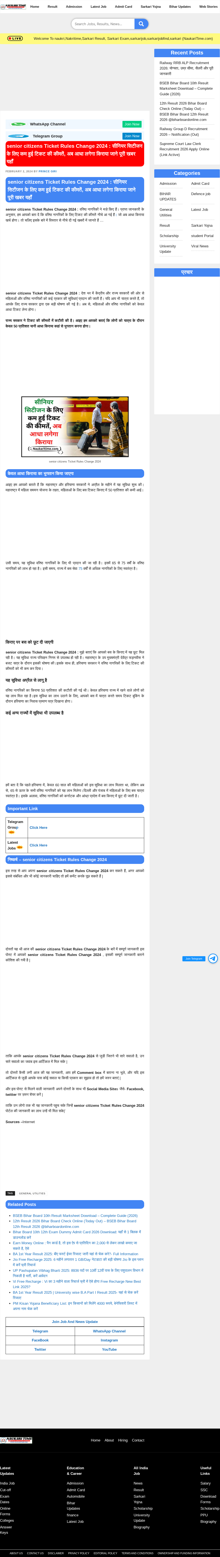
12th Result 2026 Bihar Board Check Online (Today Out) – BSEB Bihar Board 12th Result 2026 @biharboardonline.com (184, 111)
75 (80, 569)
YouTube (109, 1349)
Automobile (76, 1496)
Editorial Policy (105, 1553)
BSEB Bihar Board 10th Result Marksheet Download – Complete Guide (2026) (75, 1216)
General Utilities (32, 1193)
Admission (74, 6)
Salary (205, 1483)
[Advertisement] (75, 79)
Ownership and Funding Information (184, 1553)
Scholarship (169, 236)
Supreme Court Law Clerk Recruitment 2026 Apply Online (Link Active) (184, 149)
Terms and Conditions (137, 1553)
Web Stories (208, 6)
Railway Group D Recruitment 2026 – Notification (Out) (184, 132)
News (138, 1483)
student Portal (202, 236)
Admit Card (123, 6)
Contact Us (35, 1553)
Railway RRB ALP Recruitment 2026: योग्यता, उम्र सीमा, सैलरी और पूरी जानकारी (186, 68)
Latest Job (98, 6)
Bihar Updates (180, 6)
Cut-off (5, 1490)
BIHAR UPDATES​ (168, 197)
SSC (204, 1490)
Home (34, 6)
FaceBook (40, 1340)
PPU (204, 1515)
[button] (213, 958)
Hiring (123, 1440)
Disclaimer (56, 1553)
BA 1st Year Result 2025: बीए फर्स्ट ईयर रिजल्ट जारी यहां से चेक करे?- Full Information (75, 1254)
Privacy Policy (78, 1553)
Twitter (40, 1349)
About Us (16, 1553)
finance (72, 1515)
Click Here (38, 828)
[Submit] (141, 24)
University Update (168, 249)
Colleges (7, 1520)
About (109, 1440)
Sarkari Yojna (151, 6)
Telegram (40, 1331)
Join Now (132, 124)
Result (52, 6)
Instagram (109, 1340)
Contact (138, 1440)
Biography (142, 1527)
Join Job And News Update (75, 1322)
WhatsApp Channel (109, 1331)
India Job (7, 1483)
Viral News (200, 246)
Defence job (200, 194)
